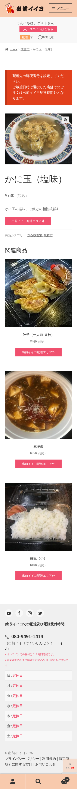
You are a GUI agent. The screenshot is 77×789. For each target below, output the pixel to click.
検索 (38, 781)
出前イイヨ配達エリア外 (28, 221)
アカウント (13, 781)
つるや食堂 (34, 235)
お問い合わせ (45, 764)
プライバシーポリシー (22, 758)
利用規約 (49, 758)
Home (13, 49)
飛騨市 (25, 49)
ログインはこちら (41, 29)
